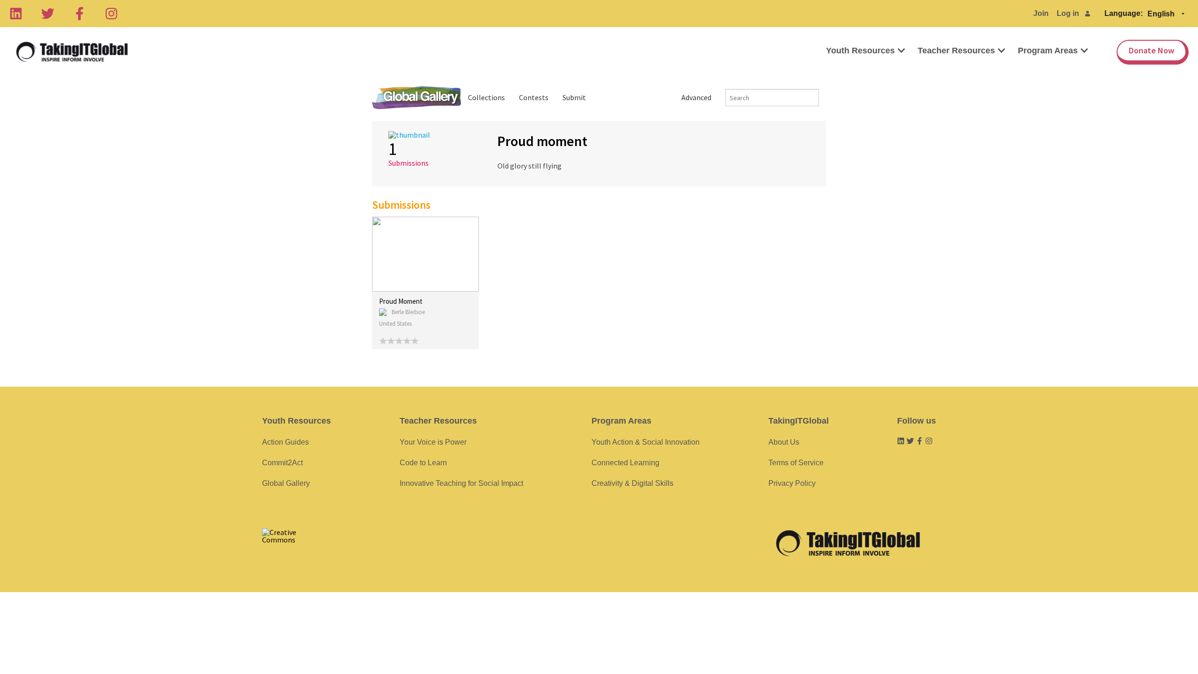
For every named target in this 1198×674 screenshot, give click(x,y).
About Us (783, 442)
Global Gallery (416, 97)
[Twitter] (47, 13)
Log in (1068, 13)
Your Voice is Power (433, 442)
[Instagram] (111, 13)
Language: (1123, 13)
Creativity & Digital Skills (632, 483)
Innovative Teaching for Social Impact (461, 483)
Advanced (696, 97)
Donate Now (1151, 50)
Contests (533, 97)
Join (1041, 13)
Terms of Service (796, 463)
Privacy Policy (792, 483)
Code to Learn (423, 463)
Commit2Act (282, 463)
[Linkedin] (15, 13)
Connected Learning (625, 463)
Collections (486, 97)
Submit (574, 97)
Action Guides (285, 442)
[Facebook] (79, 13)
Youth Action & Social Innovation (646, 442)
